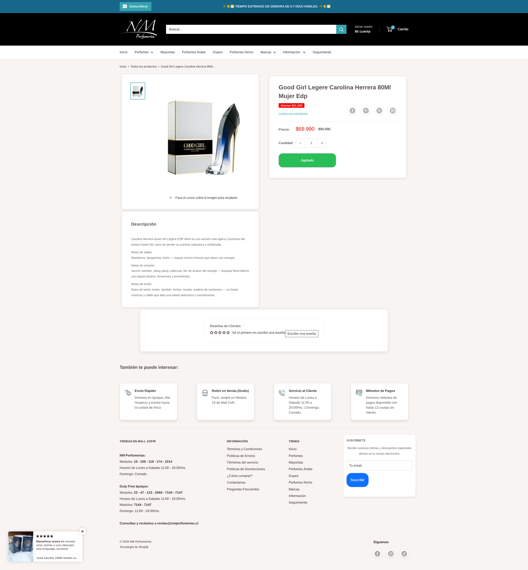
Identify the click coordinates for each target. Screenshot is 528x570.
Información (292, 52)
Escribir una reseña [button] (302, 333)
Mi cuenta (362, 31)
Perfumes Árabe (194, 52)
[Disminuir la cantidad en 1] (300, 143)
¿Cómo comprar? (239, 476)
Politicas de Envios (241, 456)
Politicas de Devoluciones (246, 469)
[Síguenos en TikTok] (404, 553)
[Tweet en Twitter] (379, 110)
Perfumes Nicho (241, 52)
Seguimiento (322, 52)
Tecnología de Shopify (134, 547)
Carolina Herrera (293, 114)
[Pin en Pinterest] (366, 110)
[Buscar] (341, 29)
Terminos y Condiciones (244, 449)
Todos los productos (144, 66)
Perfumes (142, 52)
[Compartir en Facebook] (352, 110)
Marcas (265, 52)
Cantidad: (286, 143)
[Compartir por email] (393, 110)
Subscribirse (138, 6)
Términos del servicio (242, 462)
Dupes (218, 52)
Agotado (307, 160)
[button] (82, 531)
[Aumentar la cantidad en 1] (322, 143)
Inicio (123, 52)
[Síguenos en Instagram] (391, 553)
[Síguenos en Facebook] (377, 553)
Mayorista (167, 52)
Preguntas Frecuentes (243, 489)
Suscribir (357, 480)
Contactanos (236, 482)
